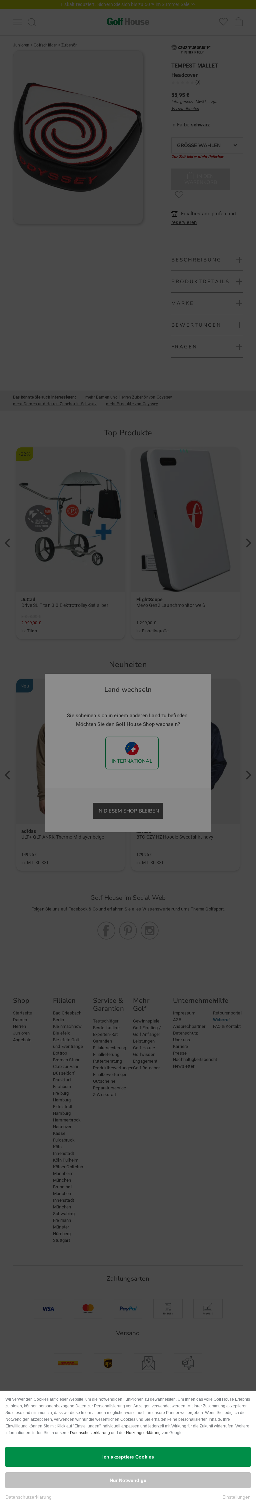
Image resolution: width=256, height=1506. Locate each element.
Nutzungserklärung (143, 1432)
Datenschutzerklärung (90, 1432)
